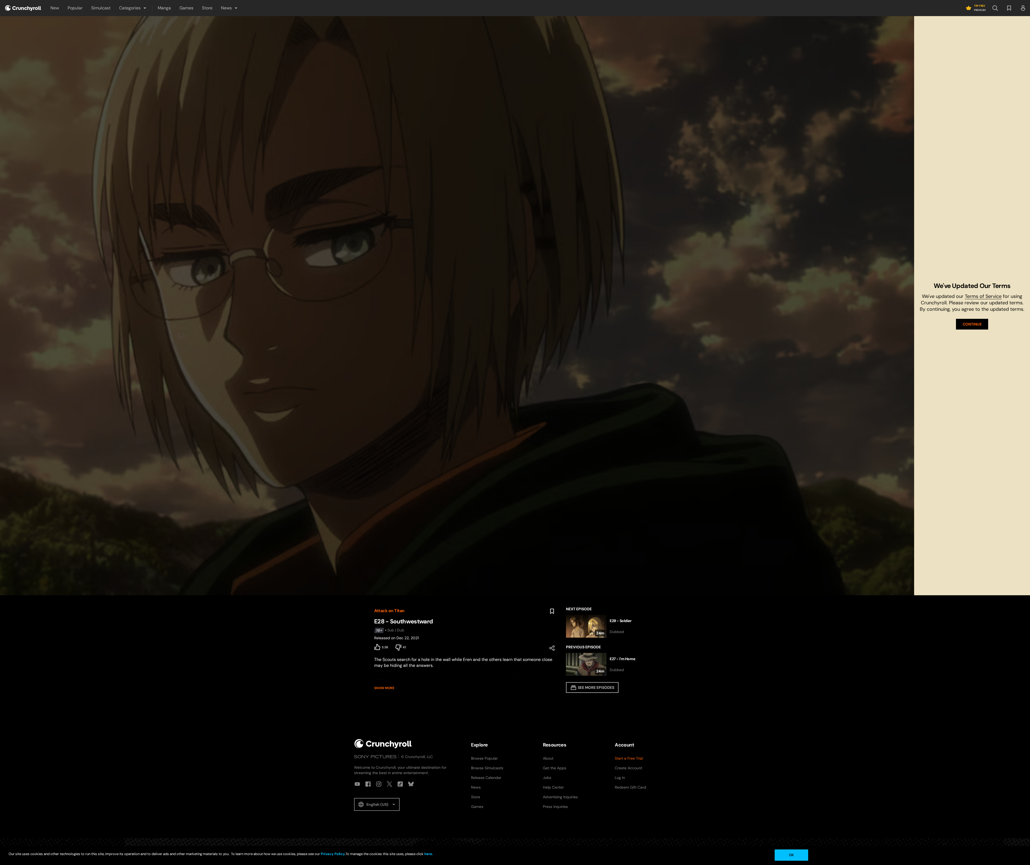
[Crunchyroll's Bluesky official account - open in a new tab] (411, 784)
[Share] (552, 648)
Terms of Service (983, 296)
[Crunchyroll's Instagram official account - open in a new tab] (379, 784)
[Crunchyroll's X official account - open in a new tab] (389, 784)
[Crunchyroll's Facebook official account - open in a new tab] (368, 784)
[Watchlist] (1009, 8)
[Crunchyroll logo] (23, 8)
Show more (384, 688)
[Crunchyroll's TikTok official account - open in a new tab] (400, 784)
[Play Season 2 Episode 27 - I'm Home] (611, 664)
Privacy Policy (333, 854)
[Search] (995, 8)
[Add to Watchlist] (552, 611)
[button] (133, 8)
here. (428, 854)
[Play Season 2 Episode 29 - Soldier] (611, 626)
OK (791, 855)
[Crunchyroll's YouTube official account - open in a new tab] (357, 784)
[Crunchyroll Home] (383, 744)
